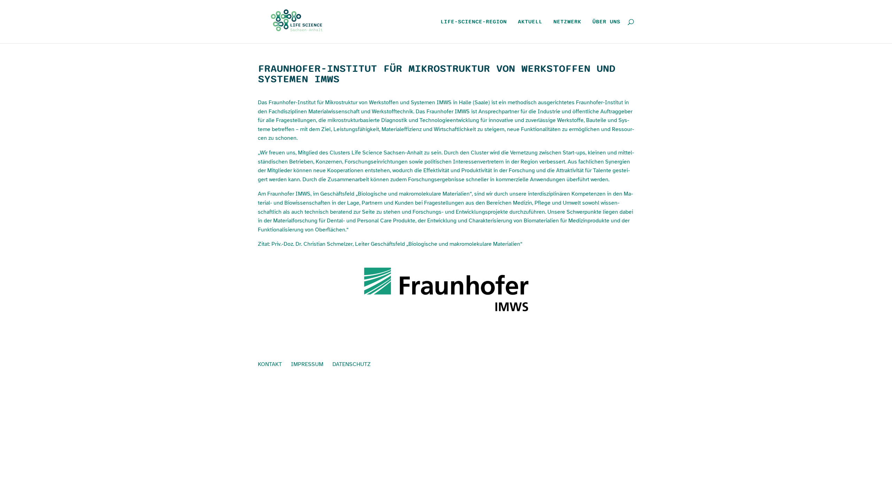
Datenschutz (351, 364)
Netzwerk (567, 22)
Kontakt (270, 364)
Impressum (307, 364)
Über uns (606, 22)
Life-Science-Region (473, 22)
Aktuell (530, 22)
